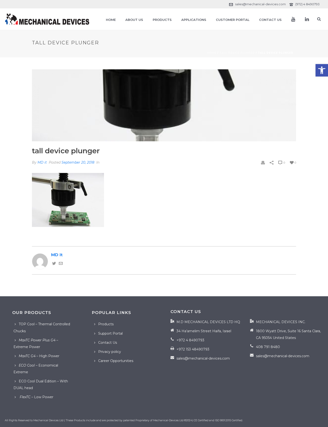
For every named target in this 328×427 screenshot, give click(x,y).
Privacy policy (109, 352)
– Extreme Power (35, 343)
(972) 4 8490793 (307, 4)
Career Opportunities (115, 361)
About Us (134, 20)
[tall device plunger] (164, 105)
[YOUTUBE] (293, 19)
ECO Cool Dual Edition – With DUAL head (40, 384)
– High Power (39, 356)
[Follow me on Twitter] (54, 263)
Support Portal (110, 333)
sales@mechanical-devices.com (260, 4)
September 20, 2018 (77, 162)
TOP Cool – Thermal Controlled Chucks (41, 327)
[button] (322, 70)
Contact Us (270, 20)
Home (111, 20)
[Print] (263, 162)
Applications (193, 20)
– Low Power (36, 397)
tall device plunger (237, 52)
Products (162, 20)
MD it (42, 162)
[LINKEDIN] (307, 19)
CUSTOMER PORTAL (232, 20)
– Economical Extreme (35, 368)
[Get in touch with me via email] (61, 263)
